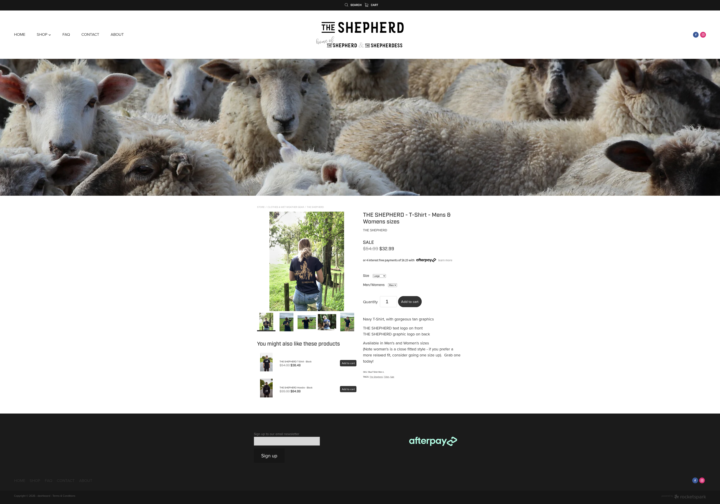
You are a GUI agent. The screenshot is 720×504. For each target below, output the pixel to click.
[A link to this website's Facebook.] (696, 35)
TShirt (386, 377)
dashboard (44, 496)
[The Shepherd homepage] (360, 35)
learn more (445, 260)
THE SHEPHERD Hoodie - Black (296, 387)
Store (261, 207)
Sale (392, 377)
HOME (19, 34)
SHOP (43, 34)
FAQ (66, 34)
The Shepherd (315, 207)
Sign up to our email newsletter (276, 434)
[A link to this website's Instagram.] (703, 35)
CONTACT (90, 34)
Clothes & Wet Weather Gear (286, 207)
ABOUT (117, 34)
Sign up (269, 455)
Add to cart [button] (409, 301)
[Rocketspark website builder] (684, 497)
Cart (374, 5)
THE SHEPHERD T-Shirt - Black (296, 361)
